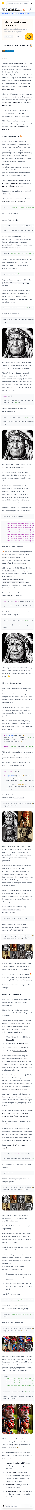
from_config (11, 596)
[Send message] (31, 1506)
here (27, 299)
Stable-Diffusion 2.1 (20, 1051)
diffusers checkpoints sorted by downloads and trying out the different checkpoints (17, 1113)
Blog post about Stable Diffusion (17, 1463)
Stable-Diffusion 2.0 (21, 1047)
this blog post (27, 1140)
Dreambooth (10, 1485)
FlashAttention (11, 1472)
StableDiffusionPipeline (17, 127)
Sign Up (8, 36)
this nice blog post (20, 1089)
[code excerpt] (31, 207)
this (3, 885)
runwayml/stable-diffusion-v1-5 (13, 201)
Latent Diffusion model (24, 63)
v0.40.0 (27, 13)
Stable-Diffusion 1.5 (23, 1043)
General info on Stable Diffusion (17, 1491)
